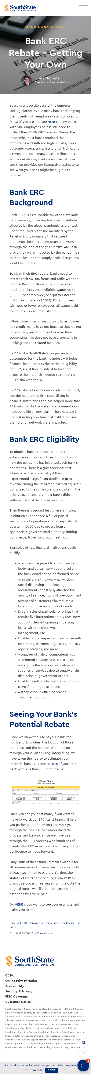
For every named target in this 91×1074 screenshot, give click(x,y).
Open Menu (83, 7)
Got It (51, 1070)
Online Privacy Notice (21, 981)
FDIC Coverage (16, 996)
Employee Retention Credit (44, 923)
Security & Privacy (18, 991)
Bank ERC (21, 923)
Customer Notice (18, 1002)
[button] (83, 1042)
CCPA (9, 975)
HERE (52, 121)
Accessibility (14, 986)
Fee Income (68, 923)
